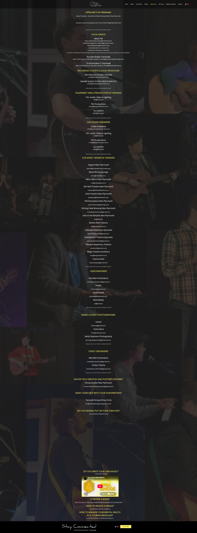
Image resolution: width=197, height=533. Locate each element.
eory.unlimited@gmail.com (101, 369)
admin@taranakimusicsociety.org (98, 168)
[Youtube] (188, 4)
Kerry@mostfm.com (105, 41)
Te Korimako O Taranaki (98, 63)
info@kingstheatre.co (97, 255)
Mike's (89, 179)
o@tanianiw (97, 333)
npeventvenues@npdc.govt (97, 205)
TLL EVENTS (98, 111)
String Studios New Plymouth (98, 382)
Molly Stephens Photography (98, 336)
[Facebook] (186, 4)
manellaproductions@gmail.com (98, 282)
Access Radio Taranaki (98, 56)
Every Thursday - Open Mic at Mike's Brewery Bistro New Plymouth (98, 16)
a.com (103, 333)
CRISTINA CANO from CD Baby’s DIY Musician (99, 518)
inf (92, 333)
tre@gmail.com (104, 241)
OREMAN (102, 126)
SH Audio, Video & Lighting (99, 97)
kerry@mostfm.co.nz (98, 176)
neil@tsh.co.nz (98, 136)
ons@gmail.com (104, 212)
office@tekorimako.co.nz (112, 66)
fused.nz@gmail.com (98, 326)
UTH (115, 81)
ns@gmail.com (104, 362)
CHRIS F (94, 126)
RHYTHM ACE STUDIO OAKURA (98, 75)
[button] (125, 526)
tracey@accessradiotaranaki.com (112, 59)
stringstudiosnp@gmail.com (103, 386)
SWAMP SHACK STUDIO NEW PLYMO (96, 81)
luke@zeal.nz (98, 219)
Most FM (98, 38)
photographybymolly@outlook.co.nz (98, 340)
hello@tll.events (98, 113)
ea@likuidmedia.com (100, 296)
